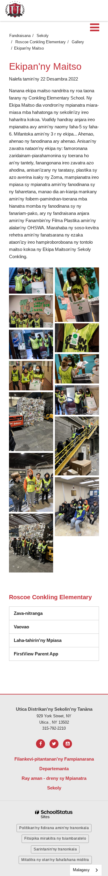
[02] (77, 294)
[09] (31, 421)
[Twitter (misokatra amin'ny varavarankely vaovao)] (54, 743)
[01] (31, 280)
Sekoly (43, 35)
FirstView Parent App (36, 653)
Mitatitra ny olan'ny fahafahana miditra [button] (55, 860)
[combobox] (86, 870)
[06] (77, 368)
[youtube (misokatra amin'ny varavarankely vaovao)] (67, 743)
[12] (77, 506)
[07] (31, 375)
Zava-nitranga (28, 613)
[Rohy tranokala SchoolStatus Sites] (54, 814)
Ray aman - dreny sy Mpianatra (54, 778)
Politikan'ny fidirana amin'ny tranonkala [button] (54, 828)
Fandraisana (20, 35)
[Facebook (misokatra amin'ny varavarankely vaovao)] (40, 743)
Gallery (78, 42)
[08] (77, 400)
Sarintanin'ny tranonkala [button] (55, 849)
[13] (31, 543)
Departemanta (54, 768)
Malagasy (81, 870)
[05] (31, 344)
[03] (31, 311)
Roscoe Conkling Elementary (40, 42)
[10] (77, 446)
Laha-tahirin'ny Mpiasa (38, 640)
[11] (31, 482)
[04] (77, 337)
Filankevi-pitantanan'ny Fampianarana (54, 759)
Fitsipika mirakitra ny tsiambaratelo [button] (55, 838)
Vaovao (21, 626)
